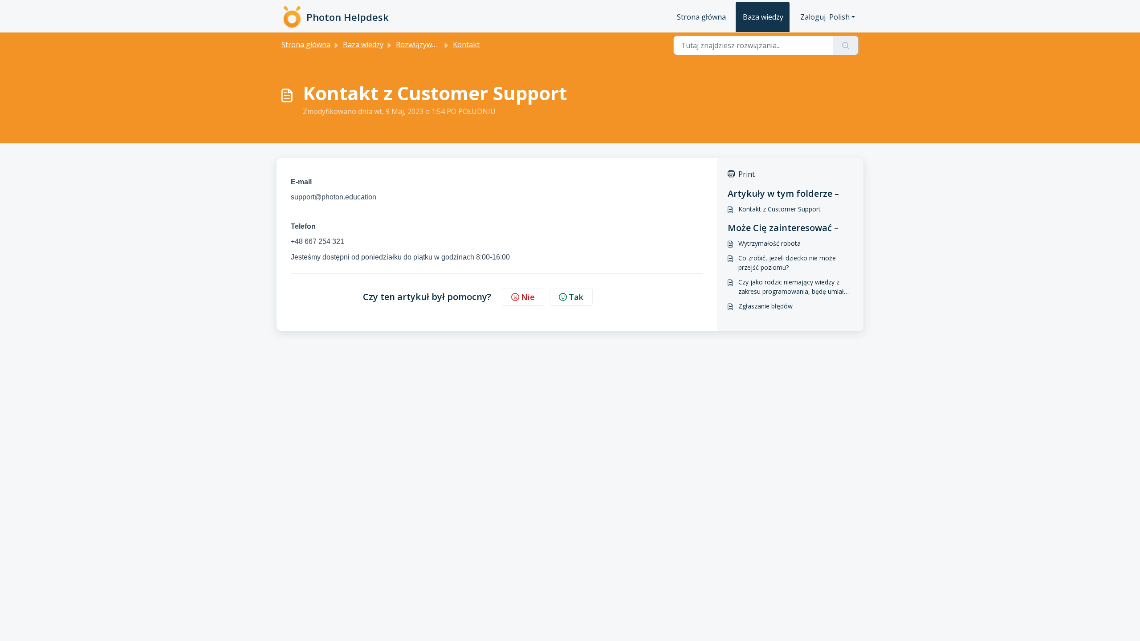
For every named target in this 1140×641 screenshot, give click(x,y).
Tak (576, 297)
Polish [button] (839, 17)
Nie (528, 297)
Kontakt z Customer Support (779, 209)
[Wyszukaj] (846, 45)
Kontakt (466, 44)
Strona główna (701, 17)
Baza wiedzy (763, 17)
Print (746, 174)
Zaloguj (813, 17)
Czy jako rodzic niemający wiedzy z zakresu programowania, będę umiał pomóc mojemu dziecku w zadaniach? (793, 287)
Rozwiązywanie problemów (441, 44)
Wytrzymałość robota (769, 243)
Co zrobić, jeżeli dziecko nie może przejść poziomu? (787, 263)
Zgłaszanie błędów (765, 306)
